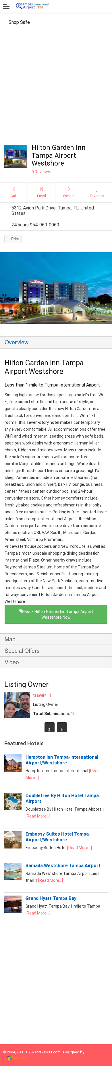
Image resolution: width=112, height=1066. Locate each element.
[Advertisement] (56, 85)
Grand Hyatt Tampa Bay (51, 898)
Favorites (97, 196)
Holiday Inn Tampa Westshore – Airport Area (62, 727)
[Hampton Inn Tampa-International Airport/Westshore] (13, 770)
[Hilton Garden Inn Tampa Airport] (56, 288)
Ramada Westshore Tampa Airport (63, 865)
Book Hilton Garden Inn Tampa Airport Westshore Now (58, 614)
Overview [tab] (16, 342)
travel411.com (49, 1052)
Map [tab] (10, 639)
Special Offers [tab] (22, 650)
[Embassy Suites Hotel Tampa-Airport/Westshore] (13, 847)
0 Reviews (41, 172)
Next (105, 290)
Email (41, 196)
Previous (7, 290)
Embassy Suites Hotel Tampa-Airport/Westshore (58, 836)
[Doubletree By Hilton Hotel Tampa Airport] (13, 808)
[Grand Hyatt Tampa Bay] (13, 911)
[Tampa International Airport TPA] (40, 6)
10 (73, 713)
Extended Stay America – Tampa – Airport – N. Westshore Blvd (50, 727)
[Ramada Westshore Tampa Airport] (13, 878)
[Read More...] (38, 816)
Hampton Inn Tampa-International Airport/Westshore (62, 760)
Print (15, 239)
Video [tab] (12, 662)
